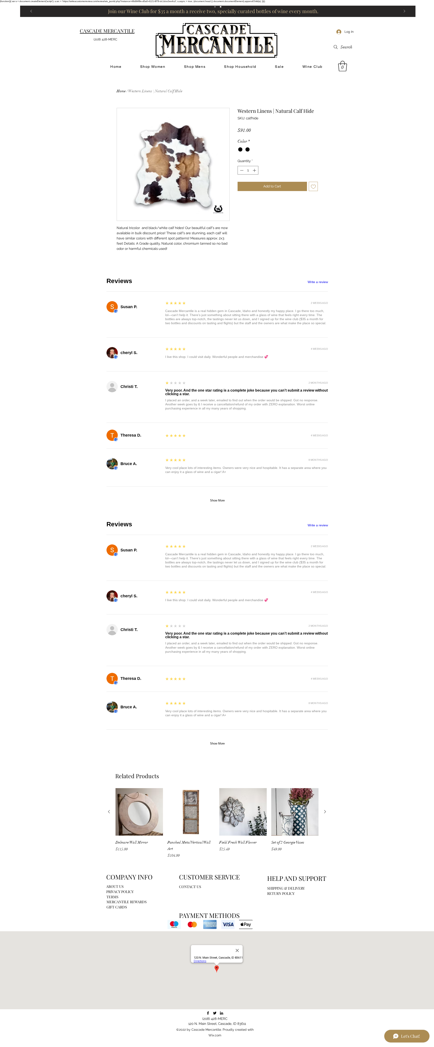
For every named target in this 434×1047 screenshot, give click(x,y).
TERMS (112, 896)
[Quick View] (139, 812)
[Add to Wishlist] (313, 186)
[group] (217, 823)
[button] (342, 66)
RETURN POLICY (281, 893)
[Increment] (255, 170)
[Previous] (31, 11)
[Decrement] (241, 170)
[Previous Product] (109, 811)
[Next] (404, 11)
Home (121, 91)
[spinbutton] (248, 170)
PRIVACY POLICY (120, 891)
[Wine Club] (220, 6)
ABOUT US (115, 886)
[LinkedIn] (221, 1013)
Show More (217, 500)
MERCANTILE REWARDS (126, 901)
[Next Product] (325, 811)
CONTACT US (190, 886)
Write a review (318, 282)
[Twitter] (214, 1013)
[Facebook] (208, 1013)
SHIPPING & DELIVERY (286, 888)
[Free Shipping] (215, 6)
